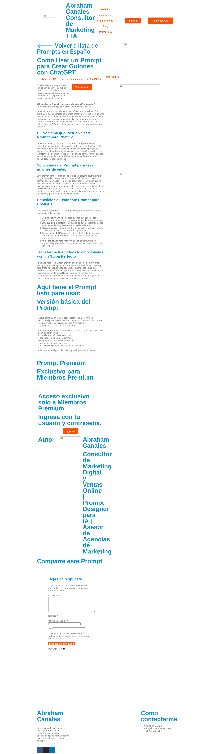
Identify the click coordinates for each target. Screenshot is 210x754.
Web (50, 628)
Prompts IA (105, 31)
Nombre (53, 616)
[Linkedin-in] (52, 750)
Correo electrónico (58, 621)
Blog (105, 26)
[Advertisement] (70, 688)
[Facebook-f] (40, 750)
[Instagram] (46, 750)
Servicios (105, 9)
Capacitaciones (105, 15)
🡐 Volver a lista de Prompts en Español (67, 48)
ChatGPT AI (112, 76)
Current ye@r (55, 649)
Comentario (54, 595)
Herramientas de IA (105, 20)
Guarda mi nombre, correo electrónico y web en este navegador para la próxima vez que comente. (69, 636)
